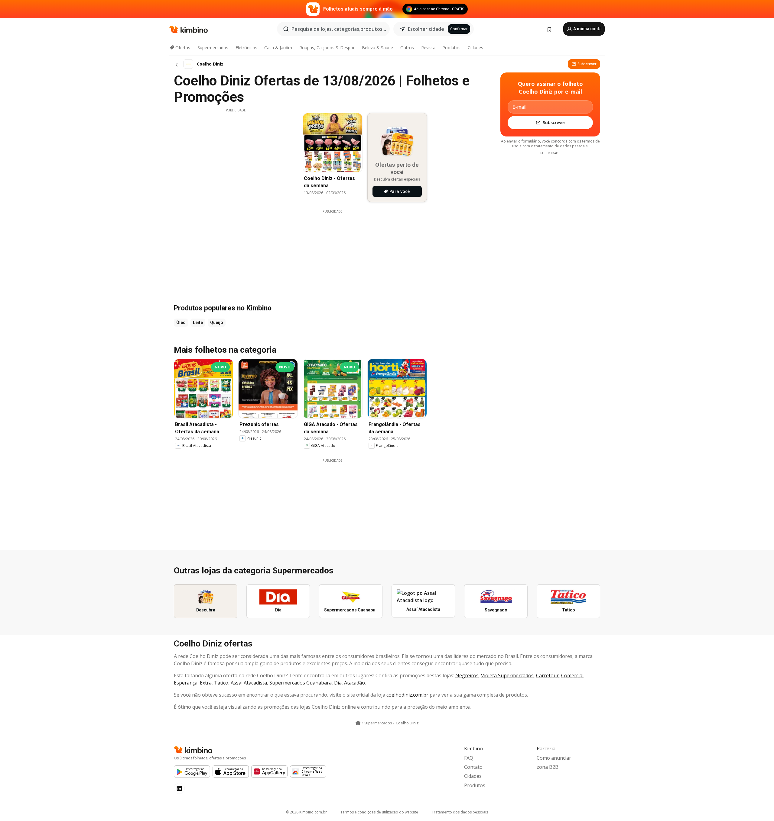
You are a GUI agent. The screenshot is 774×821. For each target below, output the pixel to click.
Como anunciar (554, 758)
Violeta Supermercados (507, 675)
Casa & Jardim (278, 47)
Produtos (451, 47)
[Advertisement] (235, 155)
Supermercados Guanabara (300, 682)
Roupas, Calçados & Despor (327, 47)
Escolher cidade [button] (426, 29)
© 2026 (306, 812)
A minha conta (587, 28)
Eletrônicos (246, 47)
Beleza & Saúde (377, 47)
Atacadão (354, 682)
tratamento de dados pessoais (560, 146)
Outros (407, 47)
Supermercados (212, 47)
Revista (428, 47)
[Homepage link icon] (358, 722)
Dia (338, 682)
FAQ (468, 758)
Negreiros (467, 675)
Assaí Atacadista (249, 682)
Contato (473, 767)
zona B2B (547, 767)
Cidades (475, 47)
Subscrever (587, 63)
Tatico (221, 682)
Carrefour (547, 675)
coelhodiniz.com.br (407, 694)
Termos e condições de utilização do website (379, 812)
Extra (206, 682)
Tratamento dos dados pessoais (460, 812)
